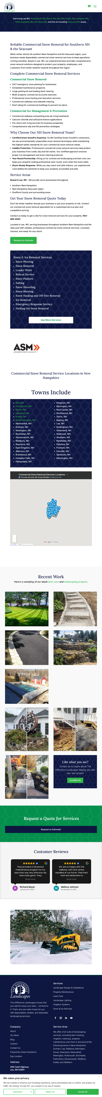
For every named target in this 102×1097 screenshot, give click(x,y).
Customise (17, 1092)
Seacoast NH (73, 22)
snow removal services (53, 215)
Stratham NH (40, 22)
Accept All (82, 1092)
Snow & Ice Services (62, 1008)
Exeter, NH (21, 416)
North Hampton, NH (26, 420)
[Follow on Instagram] (61, 1018)
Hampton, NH (22, 413)
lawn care (53, 581)
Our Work (14, 1035)
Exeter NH (70, 18)
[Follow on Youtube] (71, 1018)
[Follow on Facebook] (55, 1018)
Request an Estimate (23, 240)
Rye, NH (20, 402)
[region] (51, 1085)
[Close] (99, 1076)
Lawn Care (58, 996)
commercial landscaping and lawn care (67, 158)
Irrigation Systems (61, 1004)
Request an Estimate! (51, 829)
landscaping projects (75, 581)
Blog (12, 1039)
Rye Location (16, 1056)
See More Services (51, 320)
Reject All (50, 1092)
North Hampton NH (24, 22)
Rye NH (60, 18)
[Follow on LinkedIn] (66, 1018)
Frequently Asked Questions (23, 1052)
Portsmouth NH (38, 18)
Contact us (15, 215)
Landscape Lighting (62, 1000)
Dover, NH (21, 409)
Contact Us (75, 780)
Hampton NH (82, 18)
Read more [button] (30, 879)
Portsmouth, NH (24, 406)
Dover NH (51, 18)
